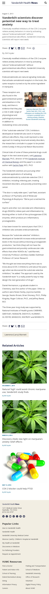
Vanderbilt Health (8, 532)
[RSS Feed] (3, 516)
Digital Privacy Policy (33, 584)
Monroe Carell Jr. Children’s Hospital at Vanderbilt (20, 539)
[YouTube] (10, 516)
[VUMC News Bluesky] (24, 516)
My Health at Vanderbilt (10, 543)
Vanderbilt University (33, 573)
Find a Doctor (7, 566)
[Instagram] (14, 516)
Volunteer (29, 581)
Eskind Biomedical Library (11, 577)
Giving (4, 581)
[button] (3, 3)
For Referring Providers (10, 550)
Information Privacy (9, 584)
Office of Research (32, 577)
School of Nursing (8, 573)
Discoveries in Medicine (11, 546)
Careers (5, 588)
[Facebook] (7, 516)
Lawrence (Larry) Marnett (15, 334)
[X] (17, 516)
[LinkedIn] (20, 516)
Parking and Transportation (36, 566)
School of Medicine (33, 570)
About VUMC (30, 588)
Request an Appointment (11, 554)
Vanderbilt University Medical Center (15, 535)
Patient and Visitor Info (10, 570)
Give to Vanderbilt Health (11, 528)
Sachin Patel (18, 165)
